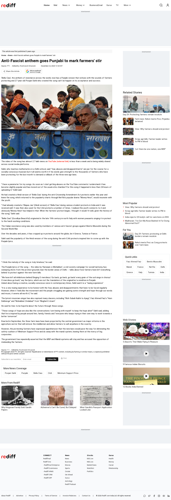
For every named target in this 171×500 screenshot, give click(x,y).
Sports (67, 468)
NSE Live (90, 462)
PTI (8, 66)
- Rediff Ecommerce (50, 468)
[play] (146, 331)
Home (47, 5)
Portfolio (90, 471)
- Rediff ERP (47, 478)
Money (79, 5)
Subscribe (51, 359)
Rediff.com (106, 496)
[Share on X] (149, 496)
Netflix (152, 267)
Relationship (113, 468)
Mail (55, 5)
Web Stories (129, 319)
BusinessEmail (96, 5)
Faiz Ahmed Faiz (134, 261)
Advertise (19, 496)
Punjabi (25, 373)
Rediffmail (47, 459)
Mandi (129, 267)
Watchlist (90, 468)
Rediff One (47, 462)
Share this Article (12, 71)
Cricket (67, 471)
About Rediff (5, 496)
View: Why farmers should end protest (142, 207)
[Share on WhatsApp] (144, 496)
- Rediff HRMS (48, 471)
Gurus (109, 5)
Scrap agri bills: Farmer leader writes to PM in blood (145, 212)
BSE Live (90, 459)
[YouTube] (164, 496)
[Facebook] (154, 496)
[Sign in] (168, 5)
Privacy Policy (34, 496)
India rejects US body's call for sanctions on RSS (147, 217)
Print (65, 358)
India (162, 272)
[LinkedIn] (169, 496)
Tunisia (151, 272)
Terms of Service (51, 496)
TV (117, 5)
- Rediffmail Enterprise (51, 465)
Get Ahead (69, 475)
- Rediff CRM (47, 475)
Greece (130, 272)
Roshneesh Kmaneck (28, 66)
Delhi (163, 267)
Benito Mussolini (154, 261)
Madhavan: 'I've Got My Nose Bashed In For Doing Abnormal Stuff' (147, 222)
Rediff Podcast (70, 484)
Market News (91, 465)
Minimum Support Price (68, 373)
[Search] (161, 5)
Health (111, 459)
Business (68, 462)
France (140, 267)
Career (111, 465)
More (126, 5)
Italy (140, 272)
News (65, 5)
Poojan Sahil (10, 373)
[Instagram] (159, 496)
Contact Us (86, 496)
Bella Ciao (38, 373)
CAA (50, 373)
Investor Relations (69, 496)
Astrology (68, 481)
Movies (67, 465)
